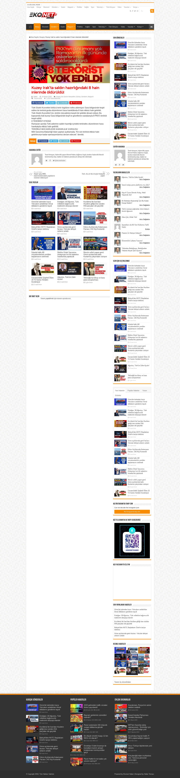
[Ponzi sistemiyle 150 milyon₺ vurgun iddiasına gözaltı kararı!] (76, 728)
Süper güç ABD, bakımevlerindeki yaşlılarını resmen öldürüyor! (44, 175)
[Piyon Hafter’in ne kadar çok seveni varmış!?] (76, 762)
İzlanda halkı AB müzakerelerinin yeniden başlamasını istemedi (41, 254)
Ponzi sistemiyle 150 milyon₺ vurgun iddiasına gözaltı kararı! (95, 727)
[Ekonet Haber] (43, 15)
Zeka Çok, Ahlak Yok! (129, 217)
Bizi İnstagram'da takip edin (132, 512)
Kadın (63, 7)
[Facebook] (132, 11)
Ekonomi (46, 7)
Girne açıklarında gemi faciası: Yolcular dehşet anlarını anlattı (66, 229)
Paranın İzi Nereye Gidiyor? (131, 233)
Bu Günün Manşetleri (68, 97)
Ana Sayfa (30, 7)
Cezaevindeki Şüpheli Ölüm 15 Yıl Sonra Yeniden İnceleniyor (42, 280)
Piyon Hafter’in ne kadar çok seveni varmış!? (95, 760)
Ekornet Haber (128, 774)
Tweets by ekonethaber (122, 682)
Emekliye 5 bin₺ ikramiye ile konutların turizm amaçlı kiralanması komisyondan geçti (95, 749)
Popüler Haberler (133, 391)
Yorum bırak (38, 98)
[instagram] (137, 11)
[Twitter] (135, 11)
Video (119, 7)
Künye (135, 7)
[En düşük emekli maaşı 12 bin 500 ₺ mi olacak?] (76, 739)
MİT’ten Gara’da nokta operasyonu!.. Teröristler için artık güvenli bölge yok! (139, 727)
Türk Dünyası (110, 7)
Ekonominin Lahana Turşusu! (132, 241)
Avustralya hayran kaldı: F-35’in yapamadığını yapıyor (139, 737)
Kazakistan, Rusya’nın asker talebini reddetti (139, 706)
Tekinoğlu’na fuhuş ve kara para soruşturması (94, 279)
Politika (79, 7)
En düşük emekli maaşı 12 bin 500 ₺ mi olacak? (96, 737)
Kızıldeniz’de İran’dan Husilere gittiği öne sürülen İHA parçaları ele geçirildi (94, 204)
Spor (92, 7)
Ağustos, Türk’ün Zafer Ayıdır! (132, 177)
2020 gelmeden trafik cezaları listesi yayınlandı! (95, 706)
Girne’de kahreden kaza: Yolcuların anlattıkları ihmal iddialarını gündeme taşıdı (42, 204)
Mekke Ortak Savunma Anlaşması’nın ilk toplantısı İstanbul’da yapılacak (68, 254)
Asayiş (42, 37)
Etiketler (118, 395)
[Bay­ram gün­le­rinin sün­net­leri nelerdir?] (76, 718)
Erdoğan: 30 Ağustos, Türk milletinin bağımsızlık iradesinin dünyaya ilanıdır (68, 204)
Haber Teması (149, 774)
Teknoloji (100, 7)
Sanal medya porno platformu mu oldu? (136, 185)
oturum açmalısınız (64, 298)
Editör (35, 97)
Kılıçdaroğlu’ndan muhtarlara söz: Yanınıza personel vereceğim (139, 758)
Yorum (144, 391)
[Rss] (131, 11)
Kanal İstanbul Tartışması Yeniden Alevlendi (138, 716)
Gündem (55, 7)
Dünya (39, 7)
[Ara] (152, 11)
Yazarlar (126, 7)
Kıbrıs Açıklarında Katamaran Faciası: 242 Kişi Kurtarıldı (95, 228)
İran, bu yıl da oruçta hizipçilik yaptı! (93, 174)
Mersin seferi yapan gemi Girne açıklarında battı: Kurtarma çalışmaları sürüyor (95, 254)
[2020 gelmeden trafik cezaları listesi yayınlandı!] (76, 708)
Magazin (70, 7)
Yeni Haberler (120, 391)
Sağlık (86, 7)
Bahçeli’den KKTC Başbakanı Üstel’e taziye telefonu (43, 228)
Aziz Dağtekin (144, 179)
